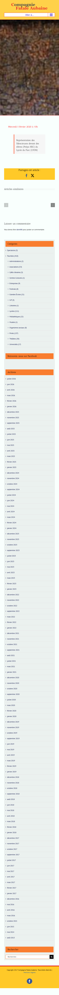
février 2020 (11, 711)
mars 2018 (11, 821)
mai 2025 (10, 445)
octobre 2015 (12, 921)
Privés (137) (13, 333)
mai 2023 (10, 567)
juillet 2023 (11, 556)
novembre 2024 (13, 478)
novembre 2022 (13, 600)
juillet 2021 (11, 661)
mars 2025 (11, 456)
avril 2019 (11, 755)
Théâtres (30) (14, 339)
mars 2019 (11, 760)
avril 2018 (11, 816)
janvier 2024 (11, 528)
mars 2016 (11, 915)
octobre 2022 (12, 606)
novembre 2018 (13, 783)
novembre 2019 (13, 727)
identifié (19, 229)
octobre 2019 (12, 733)
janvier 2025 (11, 467)
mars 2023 (11, 578)
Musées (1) (13, 322)
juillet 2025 (11, 434)
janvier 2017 (11, 893)
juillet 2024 (11, 495)
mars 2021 (11, 666)
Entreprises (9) (14, 283)
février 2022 (11, 622)
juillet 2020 (11, 700)
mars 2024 (11, 517)
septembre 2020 (13, 694)
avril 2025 (11, 451)
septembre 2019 (13, 738)
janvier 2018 (11, 832)
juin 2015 (10, 926)
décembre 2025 (13, 412)
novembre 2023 (13, 539)
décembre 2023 (13, 534)
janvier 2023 (11, 589)
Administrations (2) (16, 261)
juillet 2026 (11, 379)
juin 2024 (10, 500)
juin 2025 (10, 440)
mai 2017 (10, 871)
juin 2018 (10, 805)
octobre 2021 (12, 644)
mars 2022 (11, 617)
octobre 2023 (12, 545)
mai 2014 (10, 932)
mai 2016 (10, 904)
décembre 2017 (13, 838)
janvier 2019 (11, 772)
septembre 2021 (13, 650)
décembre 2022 (13, 594)
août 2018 (11, 799)
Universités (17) (15, 344)
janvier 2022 (11, 628)
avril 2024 (11, 511)
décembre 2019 (13, 722)
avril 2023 (11, 572)
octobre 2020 (12, 688)
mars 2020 (11, 705)
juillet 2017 (11, 860)
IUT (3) (11, 300)
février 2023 (11, 583)
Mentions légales (30, 972)
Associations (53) (15, 267)
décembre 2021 (13, 633)
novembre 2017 (13, 843)
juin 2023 (10, 561)
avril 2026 (11, 390)
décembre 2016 (13, 899)
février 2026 (11, 401)
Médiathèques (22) (16, 316)
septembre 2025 (13, 423)
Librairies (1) (14, 305)
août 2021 (11, 655)
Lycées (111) (14, 311)
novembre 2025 (13, 417)
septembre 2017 (13, 854)
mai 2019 (10, 749)
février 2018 (11, 827)
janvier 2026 (11, 406)
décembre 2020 (13, 677)
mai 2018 (10, 810)
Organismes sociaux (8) (18, 328)
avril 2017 (11, 877)
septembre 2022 (13, 611)
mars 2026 (11, 395)
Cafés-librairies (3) (16, 272)
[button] (6, 205)
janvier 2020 (11, 716)
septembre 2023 (13, 550)
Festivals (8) (13, 289)
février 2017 (11, 888)
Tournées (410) (12, 256)
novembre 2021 (13, 639)
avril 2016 (11, 910)
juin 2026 (10, 384)
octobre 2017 (12, 849)
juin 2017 (10, 866)
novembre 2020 (13, 683)
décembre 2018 (13, 777)
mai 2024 (10, 506)
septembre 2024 (13, 489)
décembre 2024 (13, 473)
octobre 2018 (12, 788)
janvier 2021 (11, 672)
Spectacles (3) (12, 250)
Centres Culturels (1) (17, 278)
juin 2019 (10, 744)
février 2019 (11, 766)
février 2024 (11, 522)
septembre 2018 (13, 794)
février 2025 (11, 462)
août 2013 (11, 938)
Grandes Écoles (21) (16, 294)
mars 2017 (11, 882)
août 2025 (11, 428)
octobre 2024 (12, 484)
